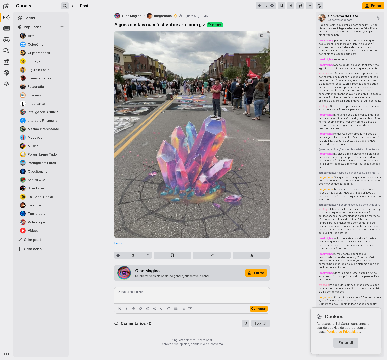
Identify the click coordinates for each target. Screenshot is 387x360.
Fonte (118, 243)
